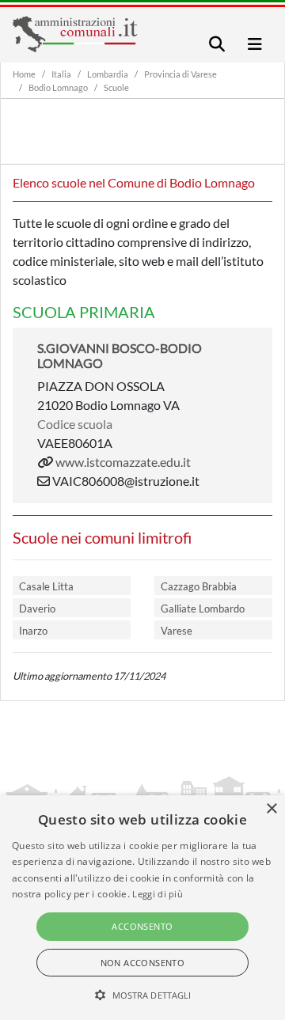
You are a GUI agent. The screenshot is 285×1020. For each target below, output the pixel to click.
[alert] (142, 907)
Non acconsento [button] (143, 963)
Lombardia (107, 74)
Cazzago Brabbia (199, 586)
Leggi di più (157, 894)
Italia (61, 74)
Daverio (37, 608)
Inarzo (33, 630)
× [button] (271, 809)
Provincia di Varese (180, 74)
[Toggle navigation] (217, 44)
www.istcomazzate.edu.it (123, 461)
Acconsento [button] (142, 926)
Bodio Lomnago (58, 87)
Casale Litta (46, 586)
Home (24, 74)
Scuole (116, 87)
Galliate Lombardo (203, 608)
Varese (176, 630)
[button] (143, 995)
